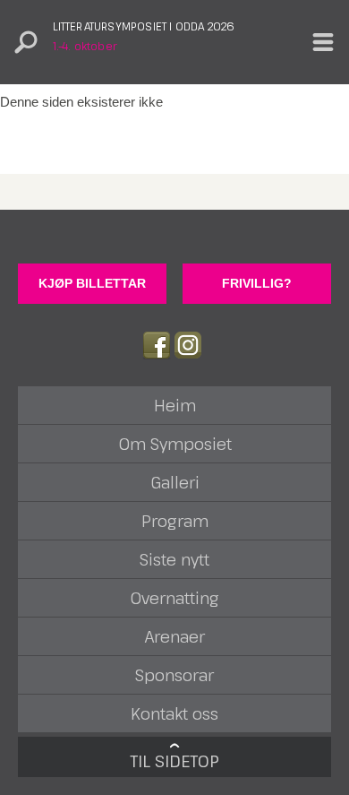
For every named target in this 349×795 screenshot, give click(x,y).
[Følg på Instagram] (188, 345)
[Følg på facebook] (156, 345)
